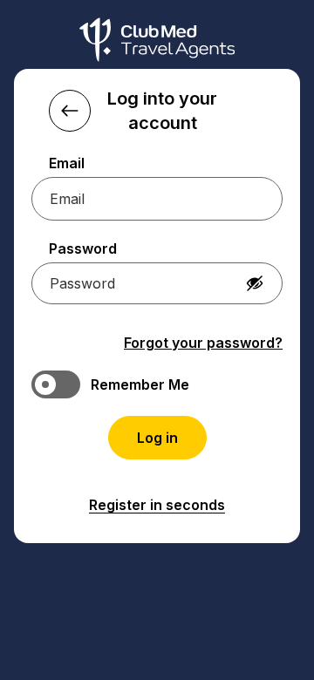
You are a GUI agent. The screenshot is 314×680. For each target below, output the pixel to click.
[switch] (157, 384)
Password (83, 248)
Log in (157, 437)
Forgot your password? (203, 342)
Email (67, 163)
